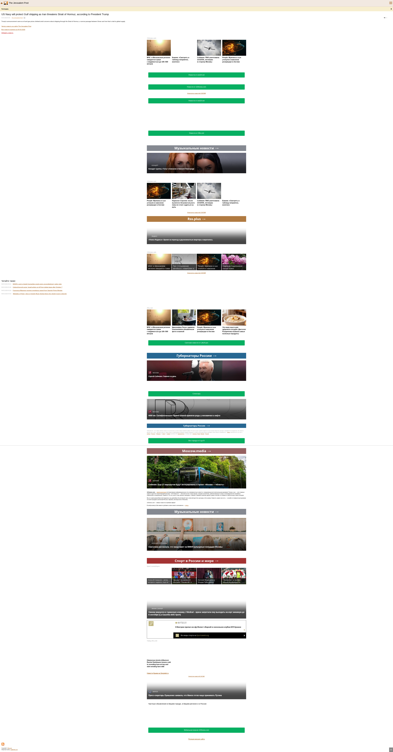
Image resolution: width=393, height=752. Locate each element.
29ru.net (150, 371)
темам (168, 496)
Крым (198, 496)
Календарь (5, 9)
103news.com (151, 38)
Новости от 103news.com (196, 87)
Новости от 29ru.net (196, 133)
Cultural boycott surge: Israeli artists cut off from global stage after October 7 (37, 350)
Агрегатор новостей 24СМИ (196, 93)
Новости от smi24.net (196, 75)
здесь (228, 495)
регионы (195, 496)
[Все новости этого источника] (24, 18)
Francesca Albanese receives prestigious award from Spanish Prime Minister (37, 353)
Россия (207, 496)
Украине (158, 496)
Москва (202, 496)
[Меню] (390, 3)
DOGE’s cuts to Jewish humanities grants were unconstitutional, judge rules (37, 347)
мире (164, 496)
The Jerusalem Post (17, 18)
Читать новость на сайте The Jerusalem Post (16, 26)
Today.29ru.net (152, 704)
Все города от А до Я (196, 503)
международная (161, 555)
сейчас (148, 496)
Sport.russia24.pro (153, 629)
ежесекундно (181, 496)
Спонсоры (196, 456)
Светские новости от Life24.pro (196, 406)
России (153, 496)
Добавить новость (7, 33)
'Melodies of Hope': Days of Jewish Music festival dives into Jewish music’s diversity (40, 356)
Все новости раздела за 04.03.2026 (13, 29)
